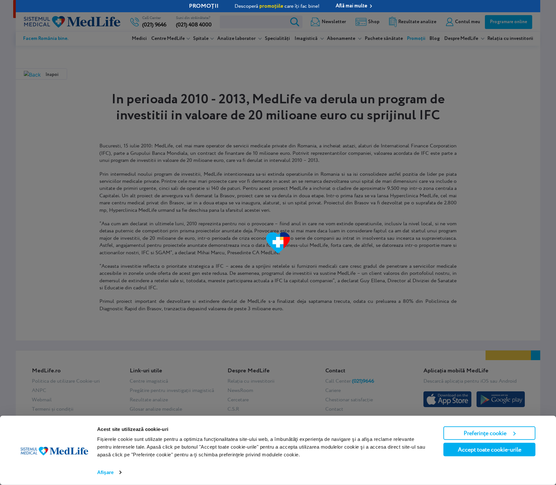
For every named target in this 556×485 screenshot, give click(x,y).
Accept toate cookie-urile (489, 449)
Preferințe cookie (485, 433)
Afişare (105, 472)
